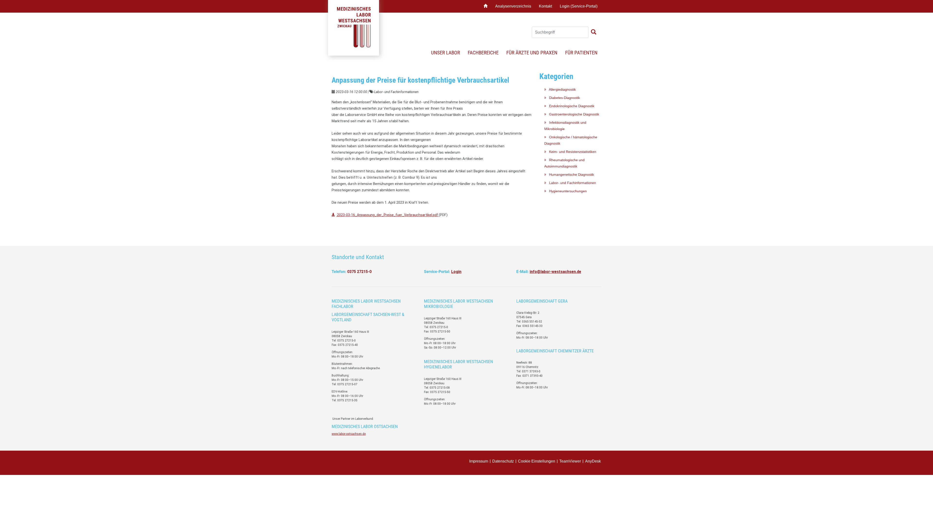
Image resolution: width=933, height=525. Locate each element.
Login (456, 271)
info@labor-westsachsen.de (555, 271)
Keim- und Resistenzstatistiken (571, 152)
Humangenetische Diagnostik (570, 174)
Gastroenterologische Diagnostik (572, 114)
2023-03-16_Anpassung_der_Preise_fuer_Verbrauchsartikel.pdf (387, 215)
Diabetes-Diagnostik (563, 98)
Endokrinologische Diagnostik (570, 106)
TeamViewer (570, 461)
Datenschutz (503, 461)
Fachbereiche (483, 53)
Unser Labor (445, 53)
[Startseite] (485, 6)
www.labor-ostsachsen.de (349, 434)
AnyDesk (593, 461)
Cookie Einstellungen (536, 461)
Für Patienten (581, 53)
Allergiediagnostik (561, 89)
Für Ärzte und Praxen (531, 53)
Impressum (478, 461)
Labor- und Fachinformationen (571, 183)
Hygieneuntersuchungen (566, 191)
